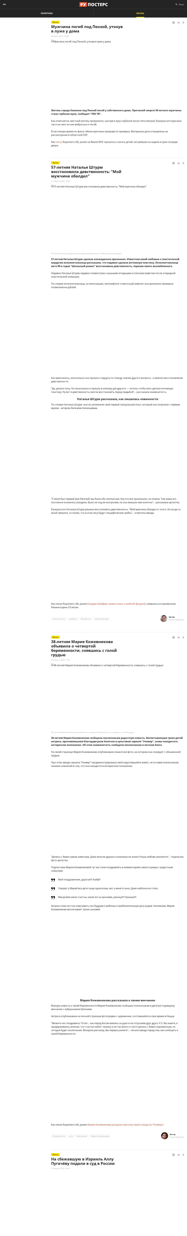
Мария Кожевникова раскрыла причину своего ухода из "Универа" (125, 1124)
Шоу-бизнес (86, 618)
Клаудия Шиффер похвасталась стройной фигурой (116, 603)
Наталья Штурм (102, 618)
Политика (47, 13)
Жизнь (140, 13)
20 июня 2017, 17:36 (59, 36)
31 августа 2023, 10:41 (60, 1168)
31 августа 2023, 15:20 (60, 181)
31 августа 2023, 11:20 (60, 660)
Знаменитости (59, 618)
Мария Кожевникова (100, 1136)
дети (71, 1136)
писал (59, 142)
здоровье (73, 618)
